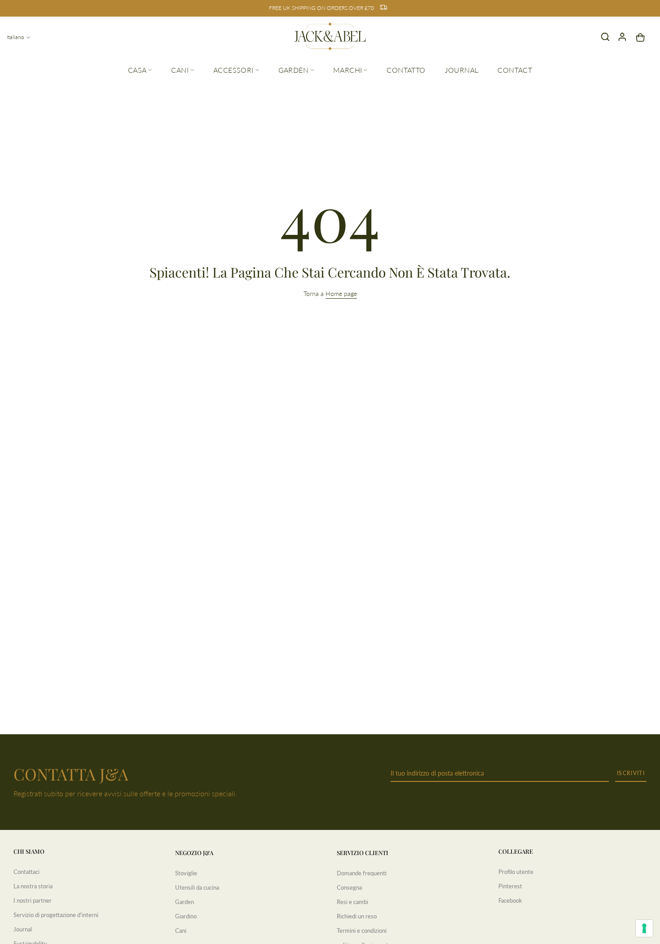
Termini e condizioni (362, 930)
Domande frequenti (362, 873)
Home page (341, 293)
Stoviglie (186, 873)
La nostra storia (33, 886)
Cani (180, 930)
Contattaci (26, 871)
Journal (22, 929)
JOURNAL (462, 70)
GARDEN (293, 70)
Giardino (186, 916)
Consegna (349, 887)
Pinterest (510, 886)
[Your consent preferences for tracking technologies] (644, 928)
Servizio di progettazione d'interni (55, 914)
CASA (137, 70)
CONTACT (514, 70)
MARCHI (347, 70)
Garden (184, 901)
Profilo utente (515, 871)
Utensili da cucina (197, 887)
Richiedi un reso (357, 916)
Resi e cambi (352, 901)
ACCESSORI (233, 70)
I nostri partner (32, 900)
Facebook (510, 900)
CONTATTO (406, 70)
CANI (180, 70)
